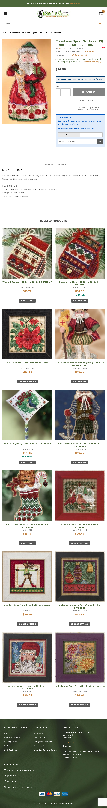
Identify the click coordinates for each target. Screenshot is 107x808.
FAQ (6, 746)
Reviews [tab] (62, 164)
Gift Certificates (12, 750)
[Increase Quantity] (68, 92)
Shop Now (75, 3)
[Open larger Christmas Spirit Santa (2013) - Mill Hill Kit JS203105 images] (26, 83)
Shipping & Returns (14, 737)
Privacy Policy (11, 742)
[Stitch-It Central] (53, 13)
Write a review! (79, 55)
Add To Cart (27, 301)
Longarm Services (43, 742)
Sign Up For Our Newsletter (20, 770)
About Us (8, 733)
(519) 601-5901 (70, 742)
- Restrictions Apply (91, 62)
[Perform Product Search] (100, 23)
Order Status (40, 737)
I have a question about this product (89, 109)
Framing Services (42, 746)
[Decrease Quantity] (58, 92)
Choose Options (27, 381)
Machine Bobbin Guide (45, 750)
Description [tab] (47, 164)
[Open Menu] (5, 14)
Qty (57, 86)
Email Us (67, 746)
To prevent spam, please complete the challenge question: (76, 130)
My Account (40, 733)
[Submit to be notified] (100, 141)
